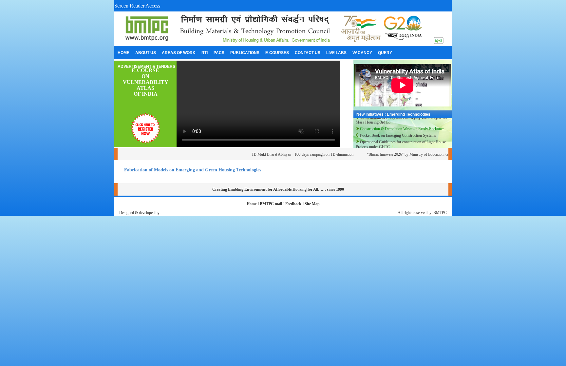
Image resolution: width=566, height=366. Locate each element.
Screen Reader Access (137, 6)
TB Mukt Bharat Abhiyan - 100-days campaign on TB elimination (296, 154)
